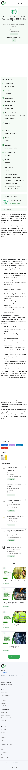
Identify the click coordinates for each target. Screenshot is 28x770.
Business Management (14, 488)
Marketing (21, 24)
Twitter (13, 445)
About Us (3, 732)
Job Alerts (3, 703)
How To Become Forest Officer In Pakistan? (14, 581)
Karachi (11, 490)
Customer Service (13, 472)
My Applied (3, 700)
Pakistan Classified (14, 31)
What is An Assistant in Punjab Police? (12, 625)
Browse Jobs (4, 692)
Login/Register (4, 746)
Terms (2, 735)
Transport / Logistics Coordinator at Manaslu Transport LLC (13, 469)
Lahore (10, 520)
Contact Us (3, 729)
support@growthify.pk (6, 682)
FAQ (2, 740)
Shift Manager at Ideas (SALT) (15, 516)
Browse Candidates (5, 695)
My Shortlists (4, 705)
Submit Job (3, 720)
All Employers (4, 712)
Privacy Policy (4, 754)
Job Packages (4, 723)
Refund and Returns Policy (7, 757)
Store (2, 749)
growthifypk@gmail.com (6, 684)
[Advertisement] (14, 60)
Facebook (5, 445)
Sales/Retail (13, 26)
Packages (3, 737)
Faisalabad (14, 29)
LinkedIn (20, 445)
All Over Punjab (12, 506)
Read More (5, 583)
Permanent (14, 34)
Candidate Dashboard (6, 698)
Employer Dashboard (6, 717)
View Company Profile (15, 203)
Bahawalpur (12, 551)
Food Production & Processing (11, 24)
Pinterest (5, 448)
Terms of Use (4, 752)
